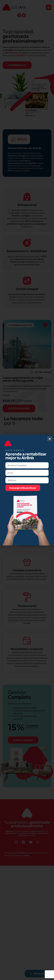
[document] (27, 490)
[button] (49, 439)
